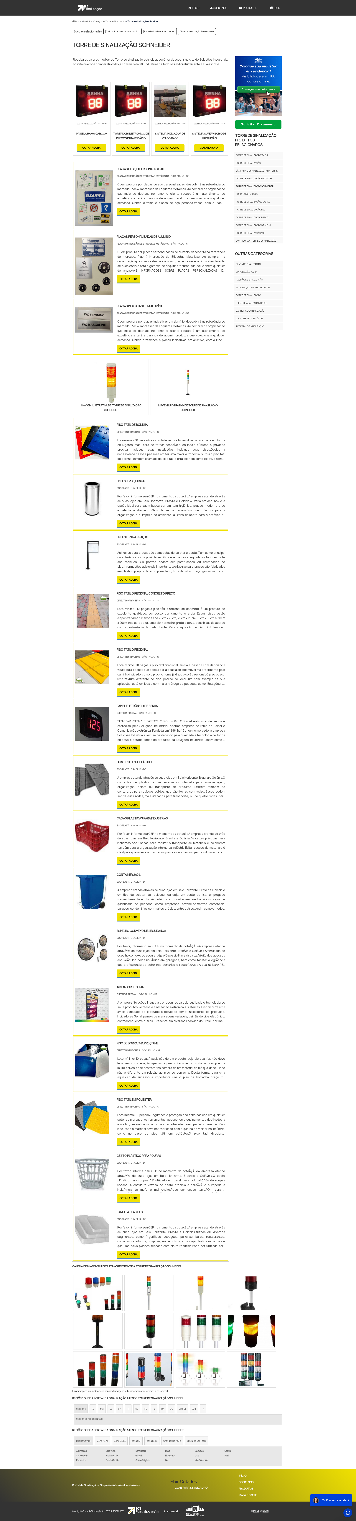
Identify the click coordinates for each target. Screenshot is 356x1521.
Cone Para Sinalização (191, 1488)
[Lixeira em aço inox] (92, 513)
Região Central (83, 1440)
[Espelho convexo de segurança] (92, 963)
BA (162, 1408)
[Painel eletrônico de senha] (92, 738)
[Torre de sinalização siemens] (251, 1293)
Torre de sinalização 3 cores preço (197, 31)
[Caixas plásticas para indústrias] (92, 851)
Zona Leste (151, 1440)
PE (154, 1408)
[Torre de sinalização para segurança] (251, 1369)
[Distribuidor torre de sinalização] (98, 1369)
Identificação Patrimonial (251, 303)
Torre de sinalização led (250, 209)
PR (128, 1408)
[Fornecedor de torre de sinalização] (149, 1369)
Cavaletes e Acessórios (249, 318)
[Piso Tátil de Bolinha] (92, 457)
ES (111, 1408)
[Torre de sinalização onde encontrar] (200, 1293)
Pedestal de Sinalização (250, 326)
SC (136, 1408)
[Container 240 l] (92, 907)
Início (195, 8)
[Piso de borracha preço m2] (92, 1076)
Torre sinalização (247, 194)
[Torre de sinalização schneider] (111, 382)
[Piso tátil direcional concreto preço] (92, 626)
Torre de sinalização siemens (253, 225)
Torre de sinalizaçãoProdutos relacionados (255, 140)
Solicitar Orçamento (258, 124)
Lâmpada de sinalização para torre (257, 170)
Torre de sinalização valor (252, 155)
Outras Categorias (254, 253)
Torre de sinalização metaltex (254, 178)
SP (119, 1408)
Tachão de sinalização (249, 279)
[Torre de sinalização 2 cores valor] (251, 1331)
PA (203, 1408)
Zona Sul (136, 1440)
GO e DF (182, 1408)
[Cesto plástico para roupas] (92, 1188)
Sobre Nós (220, 8)
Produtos (250, 8)
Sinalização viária (246, 271)
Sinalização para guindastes (253, 287)
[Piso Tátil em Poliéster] (92, 1132)
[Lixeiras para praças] (92, 569)
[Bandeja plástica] (92, 1244)
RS (145, 1408)
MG (102, 1408)
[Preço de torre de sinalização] (149, 1293)
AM (194, 1408)
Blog (276, 8)
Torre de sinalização (248, 163)
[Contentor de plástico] (92, 794)
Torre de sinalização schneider (159, 31)
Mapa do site (248, 1495)
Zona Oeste (120, 1440)
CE (171, 1408)
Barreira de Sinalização (250, 310)
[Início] (90, 8)
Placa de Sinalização (248, 264)
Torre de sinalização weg (251, 233)
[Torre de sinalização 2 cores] (149, 1331)
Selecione (81, 1408)
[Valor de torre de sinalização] (200, 1331)
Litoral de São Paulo (196, 1440)
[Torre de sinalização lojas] (98, 1293)
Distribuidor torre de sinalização (122, 31)
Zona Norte (102, 1440)
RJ (93, 1408)
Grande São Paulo (172, 1440)
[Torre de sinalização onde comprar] (200, 1369)
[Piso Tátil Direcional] (92, 682)
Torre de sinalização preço (252, 217)
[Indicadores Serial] (92, 1019)
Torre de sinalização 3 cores (253, 201)
